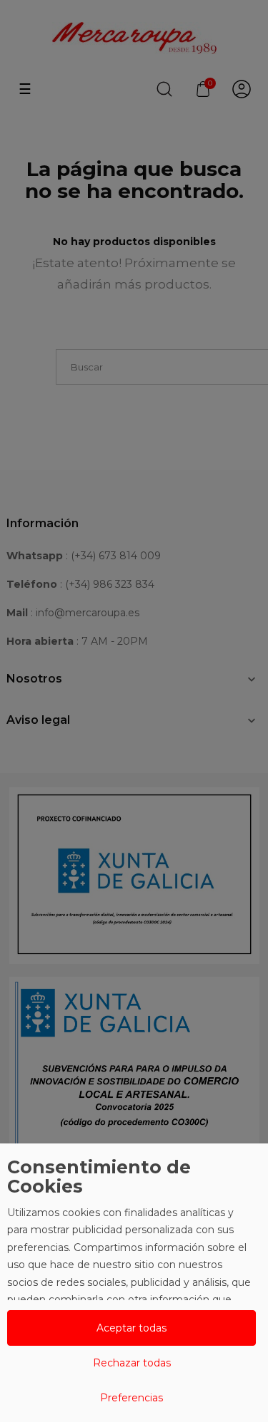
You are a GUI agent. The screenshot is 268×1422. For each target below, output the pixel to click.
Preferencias (131, 1397)
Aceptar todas (131, 1328)
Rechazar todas (132, 1362)
